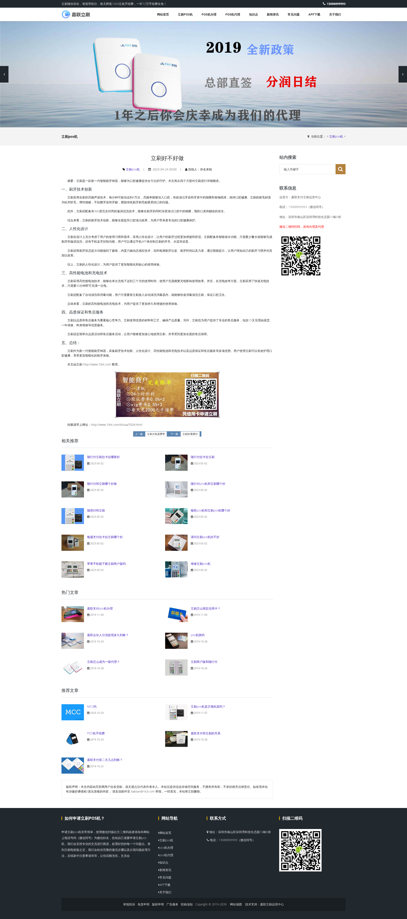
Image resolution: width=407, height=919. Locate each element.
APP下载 (314, 14)
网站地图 (236, 904)
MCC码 (91, 706)
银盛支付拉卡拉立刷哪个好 (105, 537)
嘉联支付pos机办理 (100, 608)
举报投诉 (129, 904)
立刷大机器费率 (156, 434)
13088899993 (336, 4)
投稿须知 (187, 904)
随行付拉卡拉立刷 (203, 457)
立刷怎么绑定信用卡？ (205, 608)
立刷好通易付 (190, 434)
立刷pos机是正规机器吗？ (208, 706)
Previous (4, 74)
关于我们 (335, 14)
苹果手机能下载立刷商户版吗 (106, 564)
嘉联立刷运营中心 (272, 904)
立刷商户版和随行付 (204, 662)
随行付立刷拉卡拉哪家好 (103, 457)
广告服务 (172, 904)
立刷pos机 (185, 14)
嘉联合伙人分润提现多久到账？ (108, 635)
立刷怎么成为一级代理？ (103, 662)
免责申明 (143, 904)
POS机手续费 (96, 733)
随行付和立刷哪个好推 (102, 484)
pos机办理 (209, 14)
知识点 (253, 14)
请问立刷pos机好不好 (205, 537)
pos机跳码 (198, 635)
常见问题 (294, 14)
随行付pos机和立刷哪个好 (208, 484)
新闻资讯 (273, 14)
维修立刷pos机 (200, 564)
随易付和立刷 (96, 510)
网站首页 (163, 14)
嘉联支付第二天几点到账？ (105, 760)
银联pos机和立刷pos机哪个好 (210, 510)
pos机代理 (232, 14)
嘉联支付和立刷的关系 (205, 733)
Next (403, 74)
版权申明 (158, 904)
